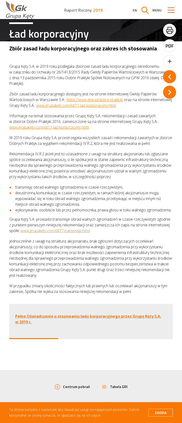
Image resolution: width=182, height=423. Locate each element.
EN (135, 10)
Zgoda (161, 412)
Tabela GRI (118, 386)
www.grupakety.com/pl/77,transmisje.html (55, 230)
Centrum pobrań (76, 386)
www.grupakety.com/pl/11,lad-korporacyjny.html (76, 105)
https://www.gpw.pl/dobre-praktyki (95, 99)
